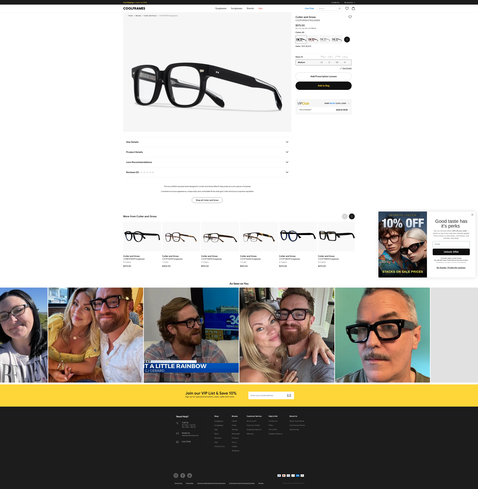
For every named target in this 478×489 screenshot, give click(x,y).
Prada (234, 425)
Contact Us (335, 2)
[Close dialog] (472, 215)
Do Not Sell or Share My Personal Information (242, 483)
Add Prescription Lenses (323, 76)
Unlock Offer (451, 251)
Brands (250, 8)
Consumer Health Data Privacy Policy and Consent (211, 483)
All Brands (235, 451)
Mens (216, 434)
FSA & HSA (273, 429)
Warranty (250, 434)
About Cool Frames (296, 421)
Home (130, 16)
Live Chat (309, 8)
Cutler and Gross (150, 16)
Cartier (234, 421)
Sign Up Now (342, 110)
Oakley (234, 446)
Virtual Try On (219, 446)
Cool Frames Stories (297, 425)
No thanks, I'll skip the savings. (451, 268)
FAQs (271, 425)
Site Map (260, 483)
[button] (95, 335)
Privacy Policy (189, 483)
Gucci (234, 442)
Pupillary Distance (275, 434)
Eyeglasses (221, 8)
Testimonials (294, 429)
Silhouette (236, 434)
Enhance (235, 438)
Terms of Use (178, 483)
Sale (260, 8)
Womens (217, 438)
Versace (235, 429)
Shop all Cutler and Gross (207, 200)
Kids (216, 442)
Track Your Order (253, 425)
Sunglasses (236, 8)
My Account (348, 2)
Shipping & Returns (254, 429)
